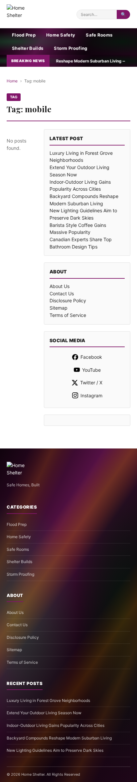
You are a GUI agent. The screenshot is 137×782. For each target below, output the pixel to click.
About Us (59, 286)
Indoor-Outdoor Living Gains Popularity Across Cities (55, 725)
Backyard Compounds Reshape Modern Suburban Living (59, 737)
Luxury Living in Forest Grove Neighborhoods (48, 700)
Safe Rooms (99, 35)
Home (12, 80)
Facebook (91, 357)
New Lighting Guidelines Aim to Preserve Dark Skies (55, 750)
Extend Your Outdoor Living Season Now (44, 712)
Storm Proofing (70, 48)
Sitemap (59, 308)
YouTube (91, 370)
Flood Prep (24, 35)
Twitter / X (91, 382)
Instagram (91, 395)
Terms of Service (68, 315)
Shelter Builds (27, 48)
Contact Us (62, 293)
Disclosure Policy (68, 300)
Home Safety (60, 35)
